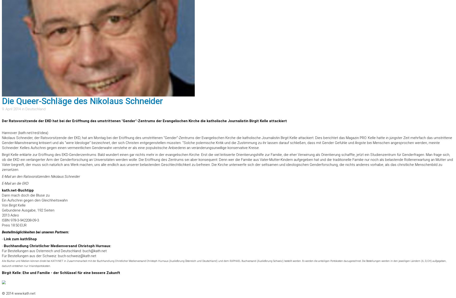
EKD (25, 183)
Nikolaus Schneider (65, 176)
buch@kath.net (95, 251)
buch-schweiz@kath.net (77, 256)
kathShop (28, 239)
